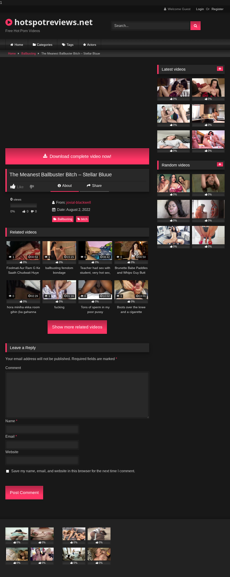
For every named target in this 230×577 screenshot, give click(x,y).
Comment (13, 368)
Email (11, 436)
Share (96, 186)
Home (19, 44)
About (67, 186)
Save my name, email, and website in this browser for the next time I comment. (73, 471)
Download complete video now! (79, 156)
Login (200, 9)
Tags (70, 44)
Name (11, 421)
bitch (84, 219)
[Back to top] (216, 564)
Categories (44, 44)
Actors (91, 44)
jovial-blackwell (78, 202)
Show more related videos (77, 327)
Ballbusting (28, 53)
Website (11, 452)
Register (217, 9)
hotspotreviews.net (52, 22)
